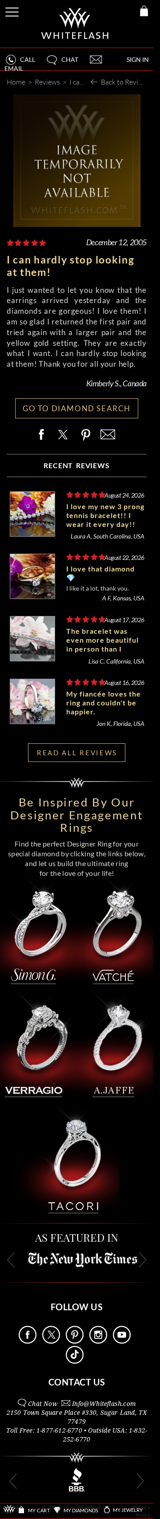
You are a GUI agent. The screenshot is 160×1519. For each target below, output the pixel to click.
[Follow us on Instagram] (98, 1341)
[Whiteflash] (75, 23)
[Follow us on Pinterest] (75, 1341)
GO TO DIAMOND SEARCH (77, 408)
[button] (61, 63)
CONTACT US (76, 1382)
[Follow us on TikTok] (75, 1361)
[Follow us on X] (51, 1341)
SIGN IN (138, 59)
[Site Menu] (13, 10)
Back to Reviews (125, 81)
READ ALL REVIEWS (77, 753)
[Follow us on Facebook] (27, 1341)
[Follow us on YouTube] (122, 1341)
